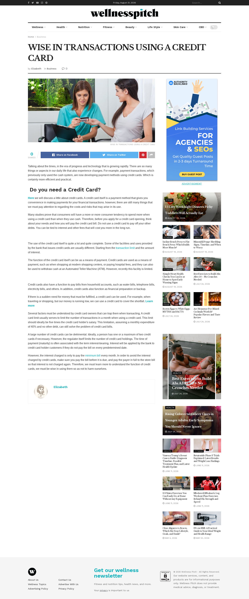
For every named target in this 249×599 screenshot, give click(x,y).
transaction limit (125, 247)
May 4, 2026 (170, 538)
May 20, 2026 (202, 538)
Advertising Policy (38, 588)
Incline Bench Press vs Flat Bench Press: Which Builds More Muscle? (176, 245)
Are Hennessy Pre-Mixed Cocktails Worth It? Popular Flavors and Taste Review (207, 313)
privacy (104, 590)
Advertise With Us (68, 584)
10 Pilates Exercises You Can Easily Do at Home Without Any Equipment (175, 496)
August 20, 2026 (176, 218)
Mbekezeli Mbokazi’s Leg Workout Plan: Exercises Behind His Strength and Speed (207, 497)
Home (31, 37)
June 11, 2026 (171, 471)
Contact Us (64, 579)
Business (41, 37)
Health (61, 27)
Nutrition (84, 27)
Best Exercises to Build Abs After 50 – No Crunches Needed (207, 277)
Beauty (130, 27)
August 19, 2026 (173, 252)
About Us (33, 579)
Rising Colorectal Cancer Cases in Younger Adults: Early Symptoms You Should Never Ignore (189, 420)
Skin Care (179, 27)
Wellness (37, 27)
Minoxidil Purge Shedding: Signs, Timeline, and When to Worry (207, 245)
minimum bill (92, 355)
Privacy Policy (66, 588)
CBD (201, 27)
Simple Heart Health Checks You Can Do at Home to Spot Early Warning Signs (174, 278)
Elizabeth (36, 68)
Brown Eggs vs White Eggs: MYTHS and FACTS (176, 310)
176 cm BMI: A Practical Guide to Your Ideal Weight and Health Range (207, 531)
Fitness (107, 27)
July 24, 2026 (202, 284)
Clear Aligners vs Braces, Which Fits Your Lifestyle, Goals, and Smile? (176, 531)
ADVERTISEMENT (192, 183)
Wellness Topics (37, 584)
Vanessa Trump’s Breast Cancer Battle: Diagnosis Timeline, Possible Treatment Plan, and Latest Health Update (176, 461)
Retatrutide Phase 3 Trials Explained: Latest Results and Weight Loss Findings (207, 458)
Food (169, 200)
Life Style (154, 27)
